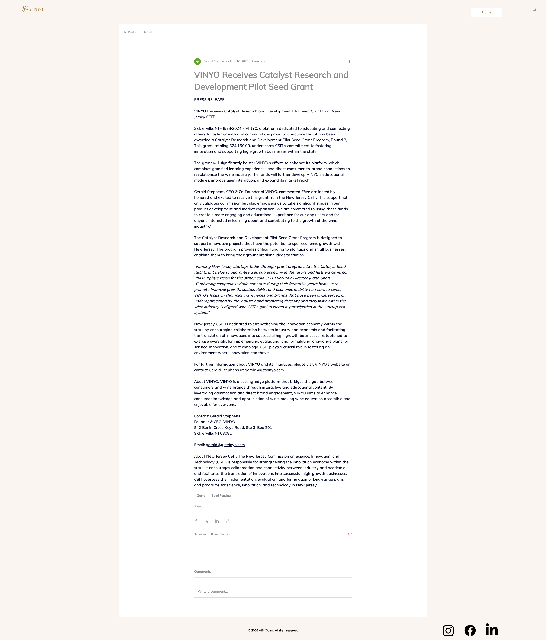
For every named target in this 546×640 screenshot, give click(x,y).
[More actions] (349, 61)
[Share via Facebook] (196, 521)
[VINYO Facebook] (470, 630)
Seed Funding (221, 495)
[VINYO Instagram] (448, 630)
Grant (201, 495)
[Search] (534, 9)
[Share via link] (227, 521)
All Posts (130, 32)
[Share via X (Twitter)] (207, 521)
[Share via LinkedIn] (217, 521)
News (148, 32)
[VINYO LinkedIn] (491, 630)
